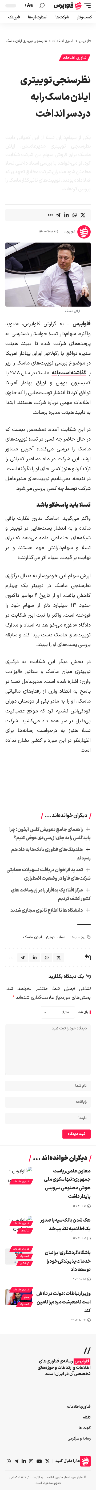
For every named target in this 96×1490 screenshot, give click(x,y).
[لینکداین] (23, 1461)
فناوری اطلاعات (74, 58)
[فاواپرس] (68, 5)
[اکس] (47, 1461)
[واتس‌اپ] (8, 1461)
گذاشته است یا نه (69, 373)
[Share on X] (83, 215)
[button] (86, 5)
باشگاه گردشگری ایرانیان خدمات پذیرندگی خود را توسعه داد (68, 1261)
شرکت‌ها (25, 1231)
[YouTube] (39, 1461)
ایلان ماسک (32, 937)
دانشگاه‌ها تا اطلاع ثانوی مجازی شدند (46, 910)
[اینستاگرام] (31, 1461)
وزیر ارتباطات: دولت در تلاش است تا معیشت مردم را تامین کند (63, 1302)
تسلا (61, 937)
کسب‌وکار (24, 1256)
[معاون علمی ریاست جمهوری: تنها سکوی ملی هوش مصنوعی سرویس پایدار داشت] (18, 1175)
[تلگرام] (16, 1461)
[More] (50, 215)
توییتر (50, 937)
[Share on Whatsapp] (74, 215)
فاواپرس (69, 231)
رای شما (83, 1012)
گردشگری (24, 1263)
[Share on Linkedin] (66, 215)
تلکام (26, 1297)
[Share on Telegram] (58, 215)
